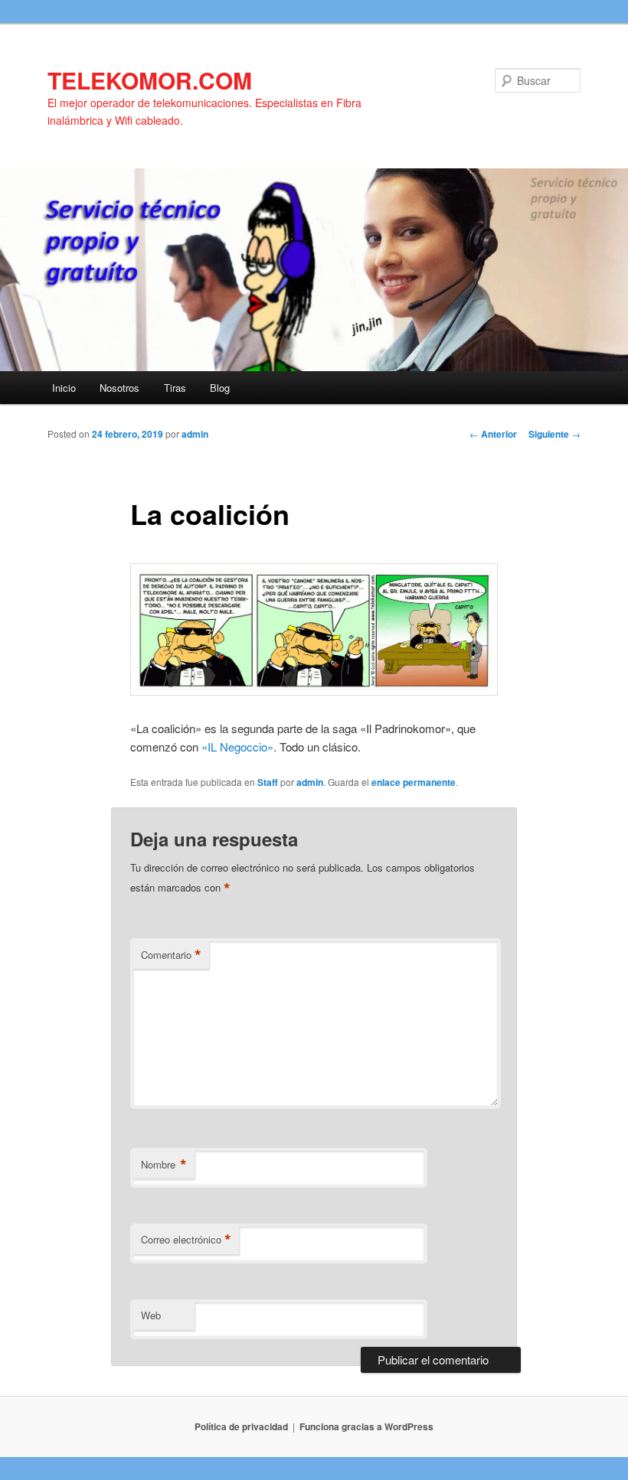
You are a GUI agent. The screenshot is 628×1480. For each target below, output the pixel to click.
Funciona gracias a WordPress (366, 1426)
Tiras (175, 387)
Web (151, 1315)
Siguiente (554, 434)
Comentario (171, 955)
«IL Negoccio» (235, 746)
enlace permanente (413, 782)
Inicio (64, 387)
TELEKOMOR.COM (149, 80)
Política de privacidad (241, 1426)
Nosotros (119, 387)
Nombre (164, 1164)
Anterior (493, 434)
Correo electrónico (186, 1239)
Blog (220, 387)
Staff (267, 782)
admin (195, 434)
